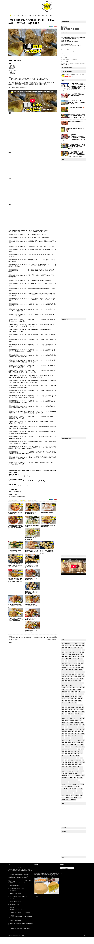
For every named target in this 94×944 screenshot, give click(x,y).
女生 (63, 711)
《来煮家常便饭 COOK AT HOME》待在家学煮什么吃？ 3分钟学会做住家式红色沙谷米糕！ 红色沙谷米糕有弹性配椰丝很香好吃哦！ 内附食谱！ (32, 376)
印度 (78, 753)
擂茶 (76, 691)
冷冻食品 (79, 691)
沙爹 (74, 718)
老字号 (72, 691)
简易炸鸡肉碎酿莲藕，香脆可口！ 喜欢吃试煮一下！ (31, 513)
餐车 (70, 649)
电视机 (66, 656)
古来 (82, 663)
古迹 (79, 663)
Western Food (65, 799)
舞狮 (78, 735)
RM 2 (75, 793)
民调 (66, 707)
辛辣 (63, 742)
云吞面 (69, 762)
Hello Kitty (64, 784)
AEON (69, 775)
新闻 (18, 15)
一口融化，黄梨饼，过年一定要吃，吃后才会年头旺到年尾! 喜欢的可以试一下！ (47, 552)
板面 (79, 643)
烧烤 (84, 718)
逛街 (73, 665)
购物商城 (75, 663)
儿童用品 (74, 658)
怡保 (81, 751)
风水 (63, 660)
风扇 (81, 658)
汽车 (66, 713)
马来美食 (79, 696)
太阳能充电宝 (64, 731)
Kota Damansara (68, 786)
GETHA (76, 779)
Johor (82, 784)
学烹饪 (83, 746)
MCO (70, 788)
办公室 (83, 643)
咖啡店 (63, 685)
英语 (81, 753)
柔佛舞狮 (63, 718)
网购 (69, 735)
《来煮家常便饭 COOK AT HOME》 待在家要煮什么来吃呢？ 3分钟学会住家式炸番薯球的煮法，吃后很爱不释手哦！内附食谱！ (32, 447)
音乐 (66, 753)
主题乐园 (77, 771)
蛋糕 (81, 654)
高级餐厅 (75, 660)
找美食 (70, 766)
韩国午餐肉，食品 (65, 667)
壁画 (80, 645)
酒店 (80, 682)
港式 (71, 660)
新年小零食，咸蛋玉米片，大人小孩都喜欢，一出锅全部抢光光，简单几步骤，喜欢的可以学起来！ (15, 580)
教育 (63, 680)
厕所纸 (73, 649)
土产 (69, 733)
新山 (67, 744)
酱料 (77, 678)
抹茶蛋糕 (72, 707)
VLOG (80, 797)
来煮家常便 (79, 689)
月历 (63, 762)
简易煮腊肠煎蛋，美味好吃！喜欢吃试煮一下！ (48, 526)
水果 (63, 729)
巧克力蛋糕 (77, 713)
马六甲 (68, 698)
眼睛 (66, 751)
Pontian (74, 790)
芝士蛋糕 (63, 768)
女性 (66, 711)
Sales (63, 795)
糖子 (79, 731)
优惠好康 (77, 755)
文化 (72, 735)
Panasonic (64, 790)
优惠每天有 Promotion (66, 757)
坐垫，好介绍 (64, 775)
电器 (63, 656)
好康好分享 (71, 669)
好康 (12, 500)
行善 (72, 746)
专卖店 (66, 773)
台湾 (84, 729)
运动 (73, 762)
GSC (78, 782)
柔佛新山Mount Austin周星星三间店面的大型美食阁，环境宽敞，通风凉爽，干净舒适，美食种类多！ (76, 116)
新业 (78, 744)
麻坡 (76, 696)
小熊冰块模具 (79, 740)
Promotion (64, 793)
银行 (72, 753)
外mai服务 (82, 733)
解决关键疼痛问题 (74, 680)
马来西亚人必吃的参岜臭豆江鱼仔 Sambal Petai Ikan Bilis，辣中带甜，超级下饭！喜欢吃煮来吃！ (15, 527)
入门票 (71, 718)
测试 (77, 649)
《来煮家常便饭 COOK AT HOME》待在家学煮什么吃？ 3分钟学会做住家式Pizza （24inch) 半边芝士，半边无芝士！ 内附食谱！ (31, 325)
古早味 (63, 665)
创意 (83, 652)
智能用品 (80, 768)
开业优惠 (63, 687)
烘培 (73, 671)
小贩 (67, 740)
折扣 (78, 766)
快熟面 (67, 689)
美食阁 (76, 700)
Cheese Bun (77, 775)
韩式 (70, 667)
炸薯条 (69, 764)
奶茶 (83, 707)
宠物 (73, 652)
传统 (80, 652)
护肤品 (83, 671)
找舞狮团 (74, 766)
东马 (78, 656)
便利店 (83, 645)
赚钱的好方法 (71, 773)
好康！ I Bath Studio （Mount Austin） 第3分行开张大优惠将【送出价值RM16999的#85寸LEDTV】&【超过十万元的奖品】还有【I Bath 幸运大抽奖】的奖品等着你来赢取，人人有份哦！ (73, 87)
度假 (67, 658)
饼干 (81, 647)
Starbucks (67, 797)
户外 (80, 671)
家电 (68, 676)
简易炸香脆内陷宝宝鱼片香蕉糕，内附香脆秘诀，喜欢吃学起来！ (15, 606)
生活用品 (76, 720)
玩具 (63, 735)
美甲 (66, 700)
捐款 (83, 682)
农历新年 (81, 709)
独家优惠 (82, 656)
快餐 (84, 687)
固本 (67, 665)
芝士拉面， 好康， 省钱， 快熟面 (72, 768)
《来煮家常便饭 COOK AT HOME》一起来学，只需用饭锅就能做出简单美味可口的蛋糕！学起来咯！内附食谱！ (46, 870)
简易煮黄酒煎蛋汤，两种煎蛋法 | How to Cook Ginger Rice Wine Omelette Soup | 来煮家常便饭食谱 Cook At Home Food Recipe (76, 154)
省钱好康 (71, 722)
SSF (62, 797)
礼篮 (83, 691)
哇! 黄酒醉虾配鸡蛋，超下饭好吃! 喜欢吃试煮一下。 (15, 513)
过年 (76, 665)
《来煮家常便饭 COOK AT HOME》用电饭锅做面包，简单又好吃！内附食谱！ (30, 280)
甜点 (63, 733)
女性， (69, 711)
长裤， (63, 766)
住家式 (82, 771)
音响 (69, 753)
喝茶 (70, 671)
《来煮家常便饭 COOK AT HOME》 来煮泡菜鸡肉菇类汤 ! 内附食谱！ (27, 234)
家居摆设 (75, 676)
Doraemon (79, 777)
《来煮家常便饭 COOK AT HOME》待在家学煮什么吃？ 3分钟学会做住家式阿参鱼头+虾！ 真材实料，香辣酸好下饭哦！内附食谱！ (32, 396)
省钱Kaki (63, 724)
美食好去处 (64, 702)
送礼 (74, 729)
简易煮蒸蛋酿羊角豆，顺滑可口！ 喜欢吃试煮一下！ (14, 551)
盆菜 (76, 711)
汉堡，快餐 (78, 667)
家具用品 (67, 678)
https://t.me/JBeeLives (14, 491)
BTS (72, 775)
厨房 (77, 652)
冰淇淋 (75, 647)
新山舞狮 (71, 744)
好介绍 (63, 669)
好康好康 (75, 669)
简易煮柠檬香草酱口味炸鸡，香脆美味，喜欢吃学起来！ (31, 618)
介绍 (80, 680)
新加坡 (69, 742)
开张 (67, 687)
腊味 (70, 689)
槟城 (66, 647)
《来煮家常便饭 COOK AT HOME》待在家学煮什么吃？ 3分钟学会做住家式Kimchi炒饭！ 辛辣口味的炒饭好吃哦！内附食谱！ (32, 366)
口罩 (80, 687)
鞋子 (83, 740)
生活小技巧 (72, 720)
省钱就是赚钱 (76, 722)
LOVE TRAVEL (64, 788)
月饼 (83, 760)
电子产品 (74, 656)
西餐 (81, 735)
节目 (66, 680)
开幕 (74, 685)
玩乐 (66, 735)
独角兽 (63, 658)
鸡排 (79, 674)
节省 (69, 680)
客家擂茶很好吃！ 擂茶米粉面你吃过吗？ (32, 526)
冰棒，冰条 (70, 647)
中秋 (70, 771)
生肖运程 (63, 722)
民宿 (69, 707)
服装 (66, 660)
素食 (77, 729)
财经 (43, 15)
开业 (80, 685)
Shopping (77, 795)
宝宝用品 (66, 645)
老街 (69, 691)
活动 (73, 674)
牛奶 (77, 709)
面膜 (63, 707)
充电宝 (70, 652)
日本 (81, 713)
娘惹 (74, 709)
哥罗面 (82, 660)
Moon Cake (79, 788)
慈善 (67, 654)
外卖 (75, 733)
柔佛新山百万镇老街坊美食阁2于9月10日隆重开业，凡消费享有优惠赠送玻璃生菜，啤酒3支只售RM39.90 (76, 146)
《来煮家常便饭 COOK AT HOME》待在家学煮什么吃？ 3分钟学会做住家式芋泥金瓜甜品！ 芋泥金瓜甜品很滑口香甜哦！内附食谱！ (32, 371)
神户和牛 (66, 720)
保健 (70, 645)
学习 (26, 500)
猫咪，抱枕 (80, 698)
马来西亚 (63, 698)
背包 (73, 645)
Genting (71, 779)
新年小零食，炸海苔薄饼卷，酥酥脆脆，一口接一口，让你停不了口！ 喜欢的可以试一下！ (15, 565)
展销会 (35, 15)
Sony (81, 795)
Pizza (69, 790)
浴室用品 (76, 760)
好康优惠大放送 (64, 671)
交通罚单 (81, 678)
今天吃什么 (64, 682)
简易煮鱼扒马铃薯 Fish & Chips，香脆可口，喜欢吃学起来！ (31, 606)
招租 (67, 766)
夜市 (78, 751)
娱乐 (51, 15)
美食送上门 (74, 702)
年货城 (66, 709)
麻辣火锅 (72, 696)
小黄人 (70, 740)
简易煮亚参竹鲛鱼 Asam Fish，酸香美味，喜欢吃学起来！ (31, 579)
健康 (74, 678)
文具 (75, 735)
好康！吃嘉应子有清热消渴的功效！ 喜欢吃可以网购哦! (76, 94)
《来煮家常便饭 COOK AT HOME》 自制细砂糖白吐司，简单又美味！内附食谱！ (31, 246)
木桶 (80, 707)
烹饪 (23, 500)
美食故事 (79, 700)
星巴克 (82, 744)
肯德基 (74, 687)
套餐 (82, 731)
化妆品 (63, 674)
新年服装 (73, 742)
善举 (77, 718)
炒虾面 (83, 649)
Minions (74, 788)
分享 (9, 500)
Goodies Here (65, 782)
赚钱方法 (76, 773)
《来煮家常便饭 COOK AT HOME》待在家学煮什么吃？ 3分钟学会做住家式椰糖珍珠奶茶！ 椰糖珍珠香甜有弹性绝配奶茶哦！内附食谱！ (32, 381)
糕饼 (79, 660)
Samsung (68, 795)
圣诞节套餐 (76, 724)
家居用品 (79, 676)
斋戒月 (76, 764)
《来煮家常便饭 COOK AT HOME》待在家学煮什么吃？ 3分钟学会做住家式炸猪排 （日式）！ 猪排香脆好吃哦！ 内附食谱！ (31, 350)
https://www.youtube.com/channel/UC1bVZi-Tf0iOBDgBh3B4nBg (26, 481)
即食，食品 (64, 676)
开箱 (77, 685)
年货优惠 (70, 709)
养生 (72, 751)
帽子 (63, 700)
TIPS (72, 797)
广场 (70, 665)
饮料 (75, 753)
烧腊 (63, 720)
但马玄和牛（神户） (75, 654)
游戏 (69, 760)
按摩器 (76, 643)
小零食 (74, 740)
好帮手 (82, 667)
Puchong (71, 793)
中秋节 (73, 771)
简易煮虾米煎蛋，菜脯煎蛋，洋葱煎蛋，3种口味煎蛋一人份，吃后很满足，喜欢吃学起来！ (15, 619)
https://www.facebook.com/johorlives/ (19, 486)
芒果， (75, 698)
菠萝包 (63, 649)
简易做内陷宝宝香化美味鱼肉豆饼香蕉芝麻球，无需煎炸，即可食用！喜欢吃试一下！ (31, 592)
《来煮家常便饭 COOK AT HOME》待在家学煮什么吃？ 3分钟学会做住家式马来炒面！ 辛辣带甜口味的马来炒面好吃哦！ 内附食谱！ (31, 361)
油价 (81, 757)
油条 (63, 760)
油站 (66, 760)
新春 (66, 742)
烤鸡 (70, 687)
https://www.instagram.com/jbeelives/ (19, 476)
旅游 (30, 15)
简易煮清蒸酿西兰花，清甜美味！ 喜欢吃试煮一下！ (31, 538)
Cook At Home (33, 500)
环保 (67, 674)
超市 (80, 649)
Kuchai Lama (76, 786)
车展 (63, 652)
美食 (26, 15)
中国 (67, 771)
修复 (80, 746)
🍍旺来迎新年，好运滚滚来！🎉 (76, 107)
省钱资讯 (82, 722)
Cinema (82, 775)
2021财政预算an (67, 643)
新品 (82, 742)
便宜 (63, 647)
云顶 (66, 762)
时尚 (80, 724)
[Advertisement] (32, 133)
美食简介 (69, 702)
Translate (71, 870)
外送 (78, 733)
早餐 (80, 762)
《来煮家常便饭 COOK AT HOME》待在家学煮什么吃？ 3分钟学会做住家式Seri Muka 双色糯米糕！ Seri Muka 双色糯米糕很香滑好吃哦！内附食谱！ (32, 412)
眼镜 (69, 751)
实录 (83, 724)
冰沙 (78, 647)
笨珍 (77, 645)
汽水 (69, 713)
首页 (10, 15)
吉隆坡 (82, 674)
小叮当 (63, 740)
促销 (70, 654)
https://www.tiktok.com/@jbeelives (18, 496)
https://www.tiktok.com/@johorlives (69, 59)
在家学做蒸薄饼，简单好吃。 (47, 512)
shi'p (72, 795)
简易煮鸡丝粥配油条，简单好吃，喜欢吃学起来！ (31, 631)
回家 (70, 674)
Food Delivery (65, 779)
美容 (69, 700)
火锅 (76, 674)
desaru (71, 777)
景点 (73, 682)
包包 (63, 645)
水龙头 (66, 729)
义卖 (63, 753)
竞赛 (76, 682)
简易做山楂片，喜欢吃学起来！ (76, 121)
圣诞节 (71, 724)
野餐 (75, 751)
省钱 (67, 722)
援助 (80, 760)
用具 (70, 755)
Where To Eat (73, 799)
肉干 (67, 718)
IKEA (78, 784)
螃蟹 (73, 711)
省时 (67, 724)
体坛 (47, 15)
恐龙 (77, 687)
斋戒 (73, 764)
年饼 (63, 709)
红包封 (76, 671)
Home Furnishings (72, 784)
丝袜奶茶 (70, 729)
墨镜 (77, 707)
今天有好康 (69, 682)
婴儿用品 (63, 755)
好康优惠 (80, 669)
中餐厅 (63, 771)
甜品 (66, 733)
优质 (78, 757)
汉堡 (73, 667)
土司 (72, 733)
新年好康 (78, 742)
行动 (63, 746)
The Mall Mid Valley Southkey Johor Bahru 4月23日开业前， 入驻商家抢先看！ (76, 102)
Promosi (79, 790)
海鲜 (79, 665)
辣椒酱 (74, 689)
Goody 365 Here (72, 782)
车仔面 (66, 652)
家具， (63, 678)
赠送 (63, 764)
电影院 (70, 656)
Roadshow (80, 793)
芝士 (81, 766)
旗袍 (63, 713)
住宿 (63, 773)
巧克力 (72, 713)
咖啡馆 (67, 685)
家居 (39, 15)
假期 (71, 678)
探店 (76, 731)
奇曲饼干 (83, 711)
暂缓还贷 (76, 762)
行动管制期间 (67, 746)
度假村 (70, 658)
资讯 (14, 15)
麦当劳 (72, 698)
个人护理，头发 (64, 663)
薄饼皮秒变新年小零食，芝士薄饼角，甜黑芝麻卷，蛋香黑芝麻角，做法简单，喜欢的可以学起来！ (31, 565)
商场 (80, 718)
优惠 (22, 15)
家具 (83, 676)
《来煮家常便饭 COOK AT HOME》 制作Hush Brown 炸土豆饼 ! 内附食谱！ (29, 238)
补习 (67, 649)
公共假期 (70, 663)
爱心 (72, 643)
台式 (80, 729)
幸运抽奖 (75, 746)
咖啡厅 (71, 685)
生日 (80, 720)
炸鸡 (66, 764)
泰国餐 (69, 731)
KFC (63, 786)
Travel (75, 797)
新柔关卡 (63, 744)
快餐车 (63, 689)
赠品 (84, 762)
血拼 (63, 751)
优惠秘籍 (74, 757)
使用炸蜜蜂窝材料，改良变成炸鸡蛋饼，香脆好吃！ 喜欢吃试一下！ (32, 552)
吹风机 (63, 654)
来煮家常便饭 (16, 500)
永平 (67, 755)
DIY (75, 777)
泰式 (73, 731)
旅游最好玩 (67, 696)
